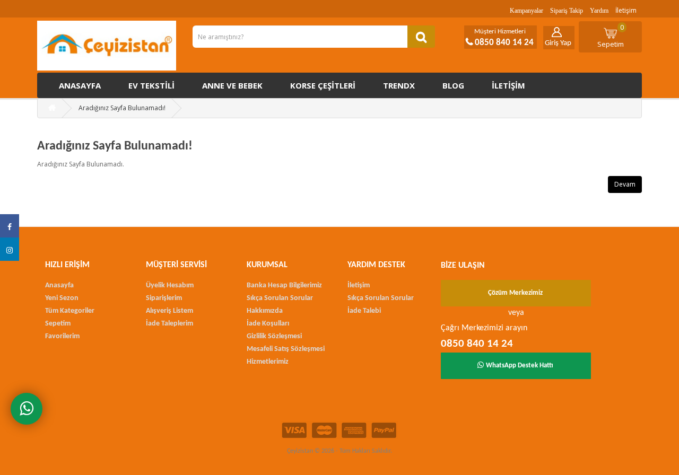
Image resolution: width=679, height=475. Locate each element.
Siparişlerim (164, 298)
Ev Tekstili (151, 85)
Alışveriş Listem (169, 311)
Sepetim (610, 35)
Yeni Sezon (62, 298)
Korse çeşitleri (322, 85)
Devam (625, 184)
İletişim (626, 10)
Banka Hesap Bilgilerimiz (284, 285)
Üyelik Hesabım (170, 285)
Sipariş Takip (566, 10)
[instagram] (9, 249)
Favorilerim (62, 336)
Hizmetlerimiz (268, 362)
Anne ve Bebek (232, 85)
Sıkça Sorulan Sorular (280, 298)
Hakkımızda (265, 311)
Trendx (399, 85)
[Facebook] (9, 226)
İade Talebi (364, 311)
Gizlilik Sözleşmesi (274, 336)
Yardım (599, 10)
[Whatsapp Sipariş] (26, 409)
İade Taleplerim (169, 324)
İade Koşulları (268, 324)
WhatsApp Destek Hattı (519, 365)
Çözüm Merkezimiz (515, 292)
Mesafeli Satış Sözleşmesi (286, 349)
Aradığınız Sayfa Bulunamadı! (122, 107)
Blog (453, 85)
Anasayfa (80, 85)
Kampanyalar (526, 10)
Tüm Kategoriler (69, 311)
